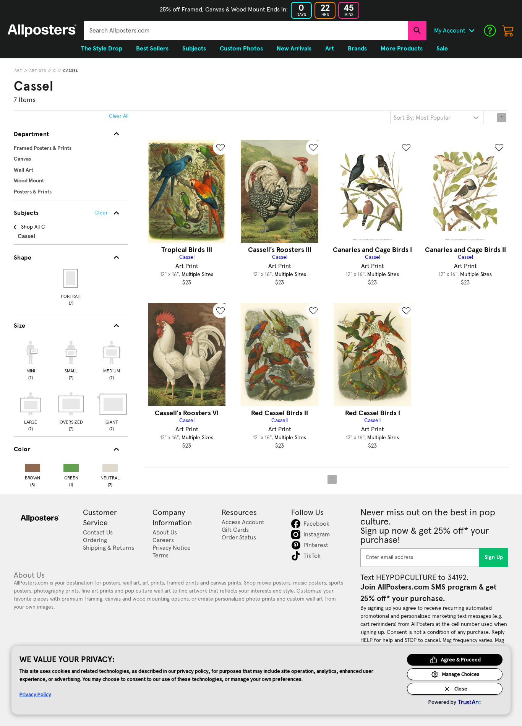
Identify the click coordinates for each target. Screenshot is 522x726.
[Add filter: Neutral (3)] (110, 466)
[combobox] (246, 30)
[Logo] (42, 30)
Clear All (118, 116)
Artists (37, 71)
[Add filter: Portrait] (71, 278)
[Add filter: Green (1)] (71, 466)
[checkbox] (30, 359)
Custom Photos (241, 48)
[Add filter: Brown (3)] (32, 466)
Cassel (70, 71)
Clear (101, 213)
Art (19, 71)
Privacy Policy (35, 694)
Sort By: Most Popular (422, 118)
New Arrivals (294, 48)
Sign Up (494, 557)
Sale (442, 48)
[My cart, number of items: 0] (508, 30)
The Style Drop (101, 48)
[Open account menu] (471, 30)
